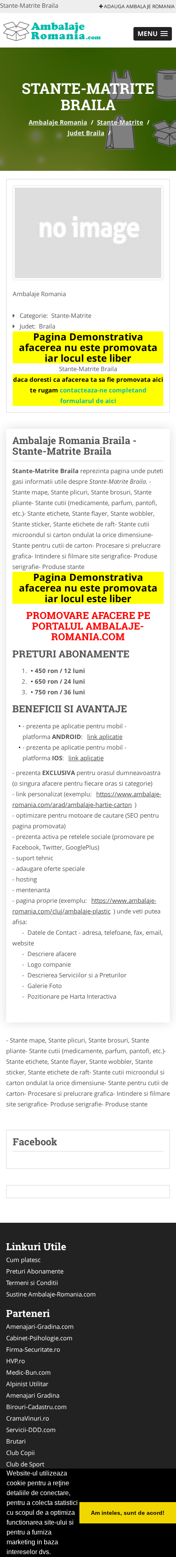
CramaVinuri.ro (27, 1418)
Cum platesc (23, 1259)
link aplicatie (104, 736)
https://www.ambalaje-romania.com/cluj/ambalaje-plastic (84, 905)
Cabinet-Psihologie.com (39, 1338)
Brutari (16, 1441)
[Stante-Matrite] (88, 233)
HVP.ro (15, 1360)
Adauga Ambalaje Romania (139, 6)
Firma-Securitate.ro (33, 1349)
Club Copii (20, 1452)
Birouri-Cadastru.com (36, 1406)
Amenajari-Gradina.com (40, 1326)
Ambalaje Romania (58, 122)
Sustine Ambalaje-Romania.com (51, 1294)
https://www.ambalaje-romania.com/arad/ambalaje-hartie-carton (86, 799)
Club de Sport (25, 1464)
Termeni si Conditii (32, 1282)
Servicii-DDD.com (31, 1429)
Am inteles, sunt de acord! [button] (128, 1512)
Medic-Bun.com (28, 1372)
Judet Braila (86, 133)
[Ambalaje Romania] (54, 29)
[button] (152, 34)
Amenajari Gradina (32, 1395)
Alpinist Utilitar (27, 1383)
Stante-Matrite (120, 122)
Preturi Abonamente (34, 1271)
